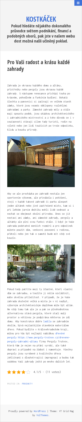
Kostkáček (41, 19)
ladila (46, 321)
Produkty (27, 384)
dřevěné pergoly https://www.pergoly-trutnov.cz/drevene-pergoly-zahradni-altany (38, 337)
